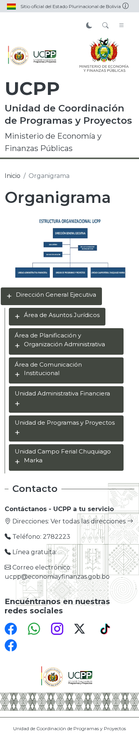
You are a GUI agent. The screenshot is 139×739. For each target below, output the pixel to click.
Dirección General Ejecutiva (56, 294)
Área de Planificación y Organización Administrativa (60, 340)
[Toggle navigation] (122, 25)
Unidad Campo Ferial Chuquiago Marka (63, 456)
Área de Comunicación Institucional (48, 369)
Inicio (12, 175)
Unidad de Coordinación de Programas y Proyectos (69, 728)
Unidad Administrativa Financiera (62, 393)
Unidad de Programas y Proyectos (65, 422)
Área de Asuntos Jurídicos (62, 315)
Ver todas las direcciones (89, 521)
